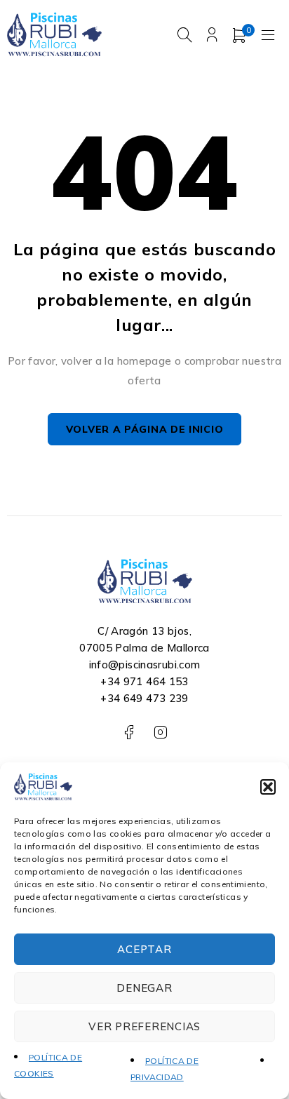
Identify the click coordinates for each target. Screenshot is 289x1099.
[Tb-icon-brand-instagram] (160, 732)
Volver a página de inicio (145, 429)
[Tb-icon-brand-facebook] (128, 732)
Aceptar (144, 949)
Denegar (144, 988)
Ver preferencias (144, 1026)
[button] (268, 787)
